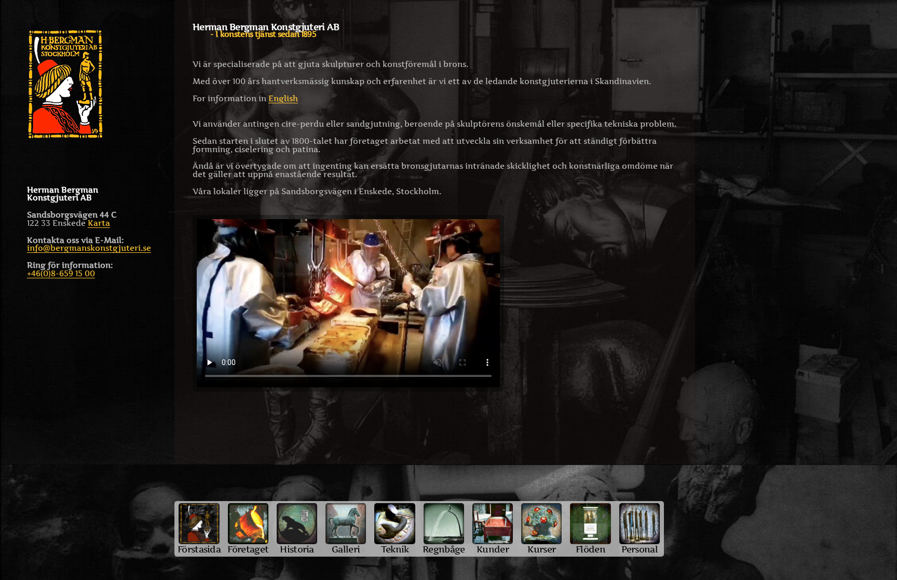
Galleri (346, 549)
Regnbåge (444, 549)
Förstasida (199, 549)
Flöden (590, 549)
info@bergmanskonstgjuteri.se (89, 248)
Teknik (395, 549)
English (283, 98)
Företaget (247, 549)
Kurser (541, 549)
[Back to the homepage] (87, 84)
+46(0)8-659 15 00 (61, 273)
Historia (297, 549)
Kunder (493, 549)
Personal (639, 549)
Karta (99, 223)
